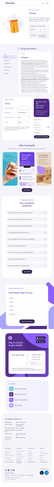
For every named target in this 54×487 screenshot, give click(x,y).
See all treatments (9, 462)
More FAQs (27, 271)
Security (7, 475)
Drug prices (19, 459)
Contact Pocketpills (44, 453)
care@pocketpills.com (37, 354)
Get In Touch (33, 363)
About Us (42, 451)
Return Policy (30, 475)
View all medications (27, 321)
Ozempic (30, 451)
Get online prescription (19, 462)
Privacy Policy (22, 475)
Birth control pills (9, 459)
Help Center (42, 455)
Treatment (7, 451)
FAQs (41, 457)
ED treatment (8, 457)
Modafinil (30, 455)
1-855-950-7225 (36, 357)
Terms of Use (14, 475)
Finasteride (30, 459)
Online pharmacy (20, 451)
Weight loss (7, 453)
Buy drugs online (31, 462)
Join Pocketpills (43, 462)
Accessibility (42, 459)
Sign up (43, 3)
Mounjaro (30, 457)
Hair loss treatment (9, 455)
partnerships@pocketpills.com (35, 370)
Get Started (27, 190)
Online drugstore (20, 457)
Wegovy (30, 453)
